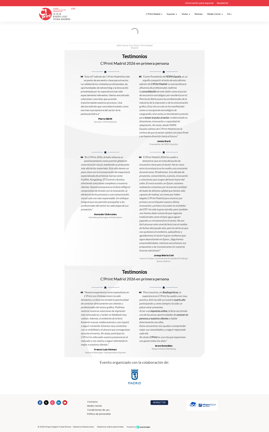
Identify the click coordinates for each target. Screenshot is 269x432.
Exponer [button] (171, 14)
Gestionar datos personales (110, 426)
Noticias (199, 14)
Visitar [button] (185, 14)
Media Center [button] (214, 14)
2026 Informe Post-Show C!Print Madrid (134, 45)
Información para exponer (199, 3)
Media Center (94, 405)
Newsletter (222, 3)
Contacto (92, 401)
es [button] (228, 14)
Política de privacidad (99, 414)
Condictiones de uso (98, 409)
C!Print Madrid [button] (153, 14)
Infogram (135, 48)
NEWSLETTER (159, 402)
